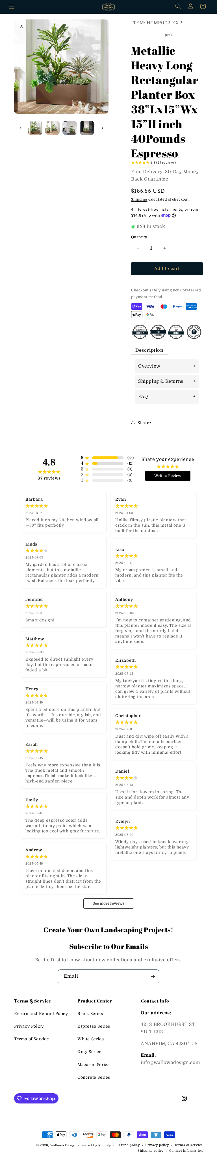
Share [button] (143, 422)
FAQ (143, 396)
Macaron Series (93, 1064)
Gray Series (89, 1051)
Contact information (186, 1151)
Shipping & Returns (160, 381)
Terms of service (189, 1145)
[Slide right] (102, 128)
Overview (149, 366)
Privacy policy (157, 1145)
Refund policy (128, 1145)
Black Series (90, 1013)
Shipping (139, 199)
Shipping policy (151, 1151)
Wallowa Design (63, 1145)
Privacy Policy (29, 1026)
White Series (90, 1039)
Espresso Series (93, 1026)
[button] (12, 6)
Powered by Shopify (94, 1145)
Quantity (139, 237)
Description (149, 350)
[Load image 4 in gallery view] (87, 128)
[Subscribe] (152, 976)
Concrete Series (93, 1077)
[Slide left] (20, 128)
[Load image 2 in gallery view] (52, 128)
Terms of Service (31, 1039)
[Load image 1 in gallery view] (35, 128)
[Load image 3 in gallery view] (69, 128)
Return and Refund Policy (41, 1013)
